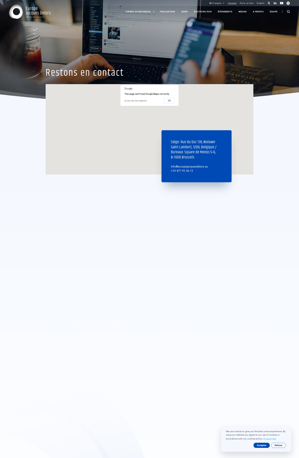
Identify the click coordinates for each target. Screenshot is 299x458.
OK (169, 100)
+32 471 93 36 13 (182, 170)
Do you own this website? (135, 101)
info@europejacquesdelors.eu (189, 166)
